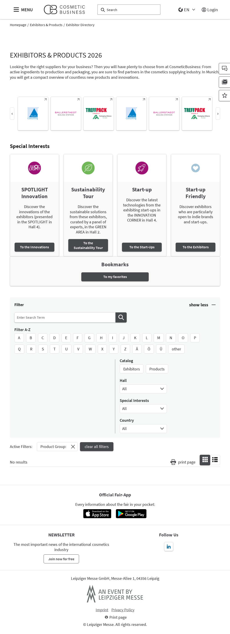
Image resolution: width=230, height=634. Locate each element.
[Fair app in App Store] (97, 513)
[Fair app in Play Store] (131, 513)
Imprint (102, 609)
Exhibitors (131, 369)
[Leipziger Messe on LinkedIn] (168, 546)
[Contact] (224, 68)
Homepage (18, 24)
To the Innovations (34, 247)
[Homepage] (66, 9)
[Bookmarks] (224, 95)
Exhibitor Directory (80, 24)
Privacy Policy (122, 609)
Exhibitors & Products (46, 24)
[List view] (215, 459)
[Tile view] (205, 459)
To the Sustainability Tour (88, 245)
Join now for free (61, 559)
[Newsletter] (224, 82)
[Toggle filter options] (202, 305)
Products (157, 369)
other (176, 349)
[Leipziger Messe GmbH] (115, 593)
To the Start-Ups (142, 247)
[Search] (121, 317)
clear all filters (97, 446)
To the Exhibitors (196, 247)
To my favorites (115, 276)
